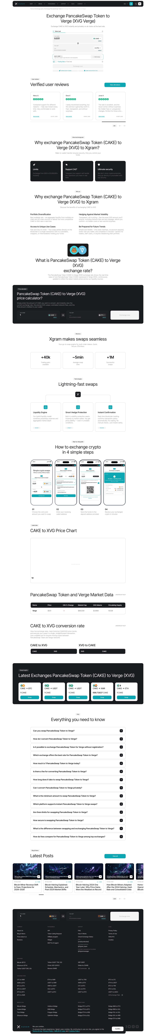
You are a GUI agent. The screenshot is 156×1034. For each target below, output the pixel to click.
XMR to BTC (21, 983)
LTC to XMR (21, 979)
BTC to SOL (112, 989)
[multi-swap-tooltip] (62, 56)
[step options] (102, 31)
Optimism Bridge (53, 1015)
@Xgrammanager (83, 951)
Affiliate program (53, 937)
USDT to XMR (52, 983)
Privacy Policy (112, 930)
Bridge (40, 4)
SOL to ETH (81, 989)
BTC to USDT (21, 989)
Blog (73, 4)
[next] (124, 126)
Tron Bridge (20, 1012)
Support (63, 4)
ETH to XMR (51, 979)
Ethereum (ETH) (22, 965)
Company (80, 4)
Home (32, 9)
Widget (50, 940)
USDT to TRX (82, 979)
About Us (20, 930)
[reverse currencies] (78, 43)
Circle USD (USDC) (53, 965)
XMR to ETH (82, 983)
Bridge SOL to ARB (114, 1015)
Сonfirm (117, 1029)
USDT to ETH (82, 992)
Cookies (111, 940)
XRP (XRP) (81, 962)
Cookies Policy (74, 1031)
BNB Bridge (51, 1009)
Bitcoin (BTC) (21, 962)
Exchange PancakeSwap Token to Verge (74, 9)
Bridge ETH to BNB (114, 1018)
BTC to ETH (21, 986)
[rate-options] (102, 61)
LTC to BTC (81, 986)
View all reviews (115, 85)
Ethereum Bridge (22, 1015)
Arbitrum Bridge (52, 1006)
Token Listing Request (55, 934)
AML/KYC (111, 937)
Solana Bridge (21, 1009)
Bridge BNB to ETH (114, 1006)
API (49, 930)
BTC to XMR (21, 995)
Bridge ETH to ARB (84, 1012)
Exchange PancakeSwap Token (53, 9)
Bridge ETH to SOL (84, 1015)
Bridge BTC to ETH (84, 1006)
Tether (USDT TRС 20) (55, 962)
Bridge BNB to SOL (114, 1009)
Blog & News (21, 934)
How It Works (82, 934)
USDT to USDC (113, 992)
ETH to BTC (21, 992)
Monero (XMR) (52, 968)
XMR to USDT (52, 986)
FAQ (79, 930)
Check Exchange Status (85, 937)
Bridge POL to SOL (114, 1012)
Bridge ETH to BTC (84, 1009)
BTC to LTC (112, 979)
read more (36, 116)
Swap (31, 4)
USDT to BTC (52, 992)
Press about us (22, 937)
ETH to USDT (112, 983)
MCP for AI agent (53, 943)
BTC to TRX (112, 986)
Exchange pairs (39, 9)
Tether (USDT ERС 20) (24, 968)
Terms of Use (112, 934)
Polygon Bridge (52, 1012)
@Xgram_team (82, 946)
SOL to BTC (51, 989)
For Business (51, 4)
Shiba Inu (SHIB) (83, 965)
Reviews (20, 940)
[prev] (120, 126)
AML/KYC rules (59, 1031)
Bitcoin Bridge (21, 1006)
